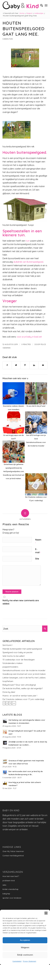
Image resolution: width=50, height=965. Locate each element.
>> (14, 703)
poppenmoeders (10, 667)
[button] (46, 913)
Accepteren (25, 940)
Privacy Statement (29, 961)
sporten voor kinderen (12, 898)
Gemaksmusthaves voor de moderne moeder (24, 670)
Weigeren (25, 947)
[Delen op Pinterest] (25, 365)
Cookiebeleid (17, 961)
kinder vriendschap (10, 889)
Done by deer (9, 692)
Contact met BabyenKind (13, 856)
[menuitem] (40, 5)
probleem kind (9, 880)
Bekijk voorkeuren (25, 955)
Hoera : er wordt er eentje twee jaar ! (20, 695)
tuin (27, 240)
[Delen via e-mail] (43, 365)
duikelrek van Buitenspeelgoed (28, 262)
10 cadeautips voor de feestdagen (19, 659)
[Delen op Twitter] (16, 365)
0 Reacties (26, 344)
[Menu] (46, 5)
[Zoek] (40, 5)
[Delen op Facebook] (7, 365)
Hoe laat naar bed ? (11, 876)
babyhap (6, 894)
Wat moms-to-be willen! (14, 656)
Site (37, 558)
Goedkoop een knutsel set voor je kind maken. (24, 674)
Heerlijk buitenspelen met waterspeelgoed (22, 649)
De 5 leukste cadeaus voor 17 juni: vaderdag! (23, 699)
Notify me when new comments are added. (21, 602)
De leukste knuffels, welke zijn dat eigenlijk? (23, 688)
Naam (38, 541)
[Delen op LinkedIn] (34, 365)
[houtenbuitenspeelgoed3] (25, 58)
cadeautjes (8, 39)
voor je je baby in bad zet (29, 336)
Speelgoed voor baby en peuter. (18, 652)
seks (4, 885)
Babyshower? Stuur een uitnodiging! (19, 685)
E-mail (38, 551)
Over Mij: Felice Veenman (13, 851)
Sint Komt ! (7, 645)
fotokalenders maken (13, 663)
